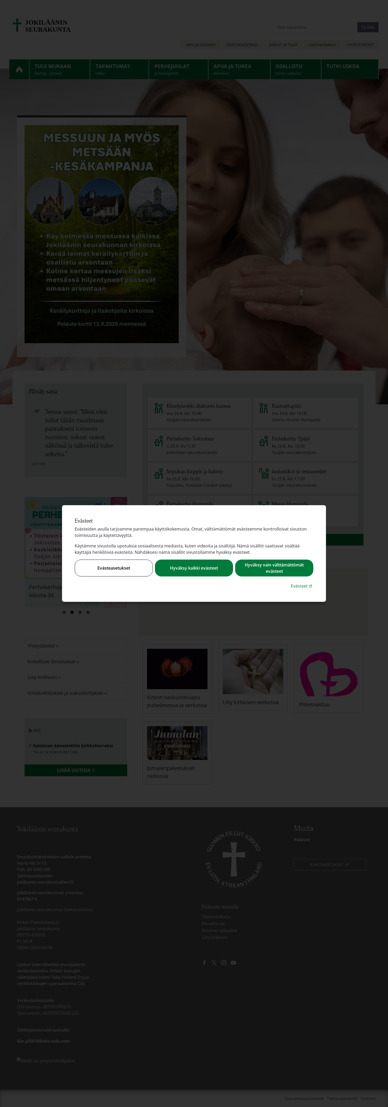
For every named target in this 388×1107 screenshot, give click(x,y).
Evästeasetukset (113, 568)
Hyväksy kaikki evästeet (194, 568)
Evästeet (302, 586)
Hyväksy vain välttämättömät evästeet (274, 568)
